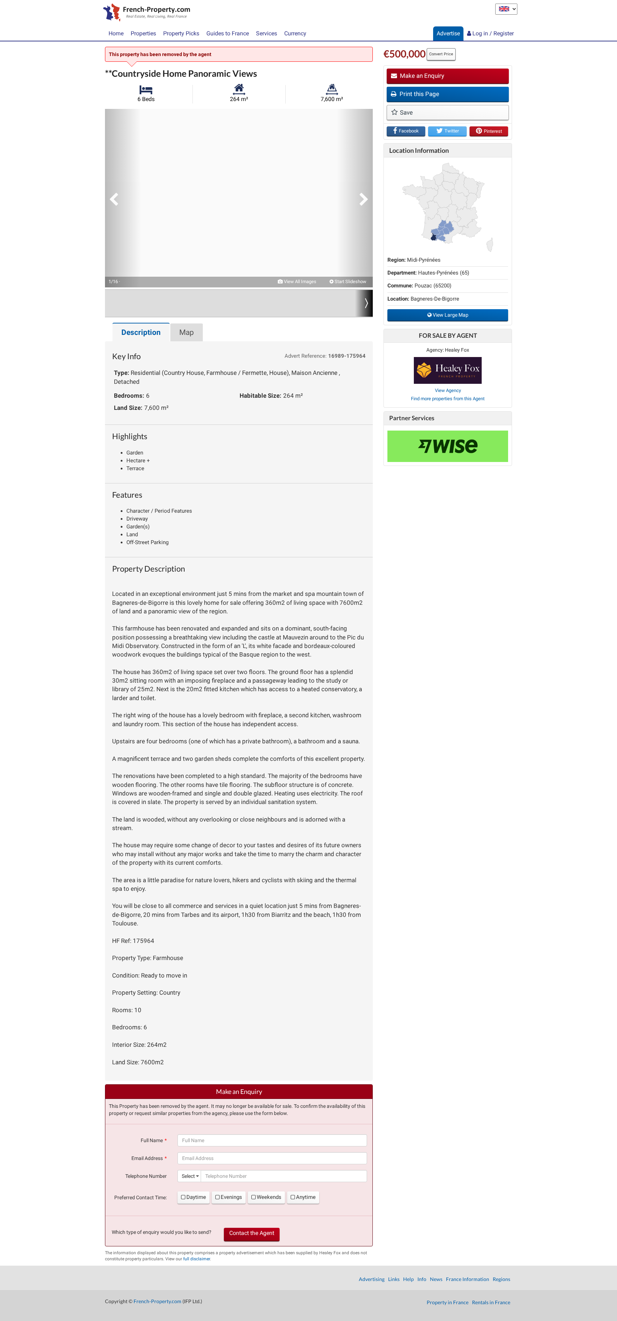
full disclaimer (196, 1258)
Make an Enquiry (421, 75)
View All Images (299, 281)
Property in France (447, 1302)
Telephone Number (146, 1176)
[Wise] (447, 446)
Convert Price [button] (441, 54)
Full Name (152, 1140)
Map (186, 332)
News (436, 1279)
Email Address (147, 1158)
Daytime (196, 1197)
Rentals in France (491, 1302)
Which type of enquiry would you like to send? (161, 1232)
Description (141, 332)
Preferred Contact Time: (140, 1197)
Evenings (231, 1197)
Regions (501, 1279)
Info (421, 1279)
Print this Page (418, 93)
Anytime (306, 1197)
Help (408, 1279)
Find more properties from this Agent (448, 398)
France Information (467, 1279)
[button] (123, 198)
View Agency (448, 390)
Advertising (372, 1279)
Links (394, 1279)
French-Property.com (157, 1301)
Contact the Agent (251, 1233)
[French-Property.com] (145, 13)
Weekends (269, 1197)
